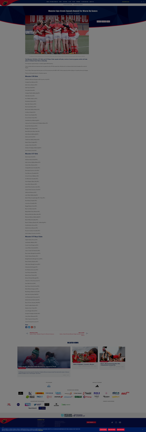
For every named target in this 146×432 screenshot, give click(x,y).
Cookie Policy (40, 430)
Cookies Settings (103, 429)
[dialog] (73, 429)
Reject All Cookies (111, 429)
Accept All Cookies (120, 429)
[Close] (142, 429)
